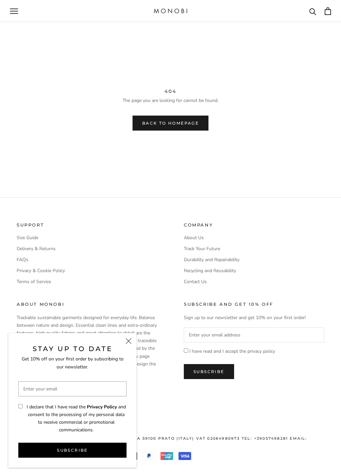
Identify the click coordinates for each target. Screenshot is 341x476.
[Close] (129, 341)
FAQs (22, 259)
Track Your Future (202, 248)
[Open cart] (328, 11)
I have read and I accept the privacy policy (232, 351)
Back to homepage (170, 123)
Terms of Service (34, 281)
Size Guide (27, 238)
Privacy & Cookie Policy (41, 270)
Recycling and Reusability (210, 270)
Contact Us (195, 281)
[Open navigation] (14, 11)
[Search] (312, 11)
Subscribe (72, 450)
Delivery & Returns (36, 248)
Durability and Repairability (211, 259)
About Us (194, 238)
